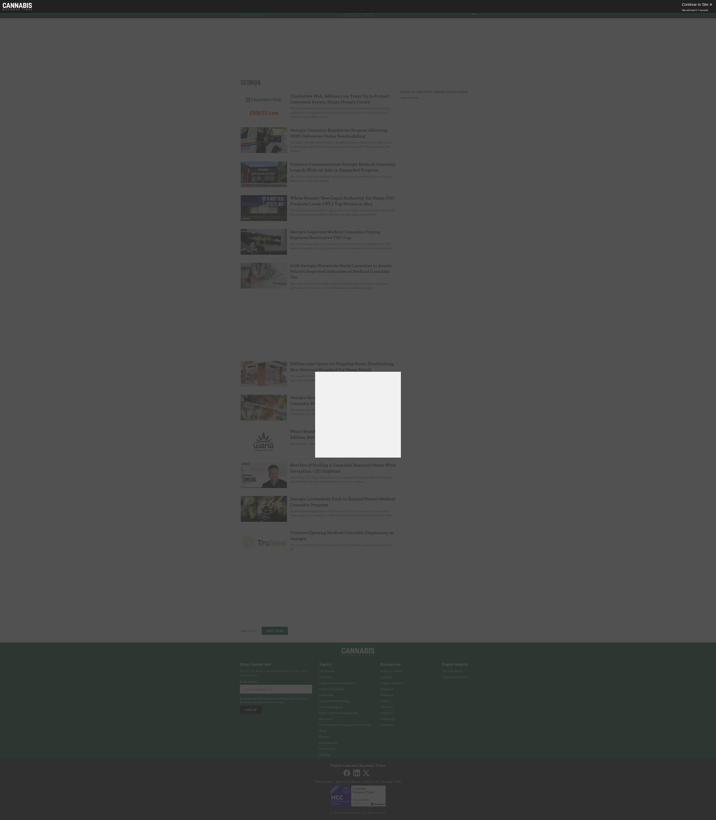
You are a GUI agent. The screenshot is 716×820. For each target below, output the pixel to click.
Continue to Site (697, 4)
